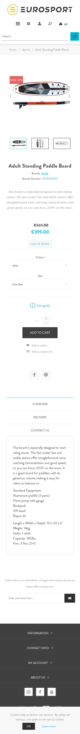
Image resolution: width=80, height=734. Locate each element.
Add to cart (40, 332)
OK (29, 726)
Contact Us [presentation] (40, 430)
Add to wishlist (39, 345)
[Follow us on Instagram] (29, 692)
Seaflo (44, 173)
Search (74, 36)
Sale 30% (16, 80)
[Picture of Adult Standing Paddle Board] (18, 135)
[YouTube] (52, 692)
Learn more (49, 726)
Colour (40, 257)
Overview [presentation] (40, 404)
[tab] (40, 404)
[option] (18, 135)
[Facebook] (40, 692)
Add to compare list (42, 352)
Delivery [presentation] (40, 417)
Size (40, 276)
